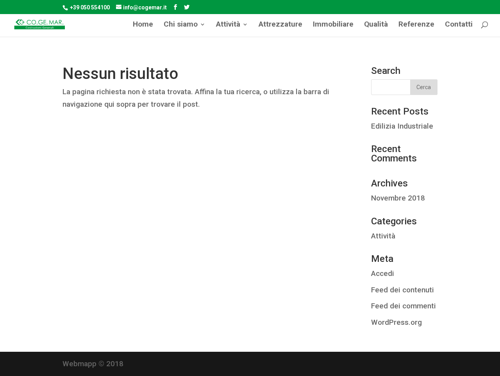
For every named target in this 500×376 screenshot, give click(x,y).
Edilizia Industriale (402, 126)
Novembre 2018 (398, 197)
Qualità (376, 25)
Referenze (416, 25)
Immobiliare (333, 25)
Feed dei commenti (403, 305)
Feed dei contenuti (402, 289)
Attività (383, 235)
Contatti (459, 25)
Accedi (382, 273)
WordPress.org (396, 322)
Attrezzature (280, 25)
